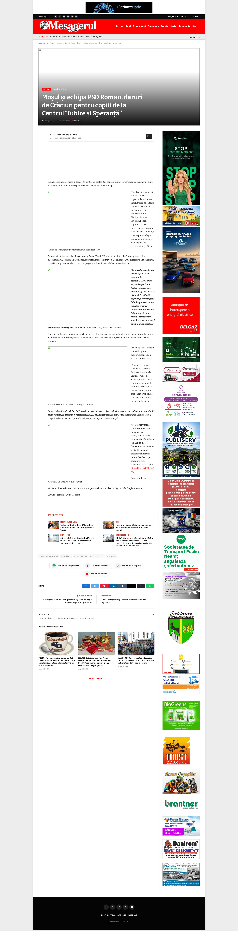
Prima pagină (43, 43)
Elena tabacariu (80, 556)
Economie (153, 26)
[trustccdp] (176, 764)
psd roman (111, 556)
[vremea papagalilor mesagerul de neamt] (181, 781)
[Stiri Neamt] (68, 26)
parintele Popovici (97, 556)
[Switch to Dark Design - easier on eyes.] (190, 37)
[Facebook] (40, 139)
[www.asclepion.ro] (181, 420)
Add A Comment (96, 678)
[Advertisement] (101, 161)
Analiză (129, 26)
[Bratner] (181, 812)
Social (173, 26)
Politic (164, 26)
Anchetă (141, 26)
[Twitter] (40, 145)
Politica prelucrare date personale (119, 915)
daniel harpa (66, 556)
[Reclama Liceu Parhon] (181, 225)
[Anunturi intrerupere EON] (181, 315)
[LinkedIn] (40, 151)
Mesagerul (47, 121)
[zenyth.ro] (181, 715)
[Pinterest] (40, 157)
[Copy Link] (40, 170)
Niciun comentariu (63, 121)
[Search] (198, 36)
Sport (195, 26)
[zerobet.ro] (181, 204)
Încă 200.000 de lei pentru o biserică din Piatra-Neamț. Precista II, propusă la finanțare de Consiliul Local (136, 660)
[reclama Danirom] (181, 858)
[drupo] (181, 673)
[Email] (40, 164)
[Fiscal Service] (181, 826)
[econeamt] (181, 652)
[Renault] (181, 292)
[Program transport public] (181, 361)
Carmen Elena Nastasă (49, 556)
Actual (119, 26)
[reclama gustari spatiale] (181, 532)
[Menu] (194, 36)
